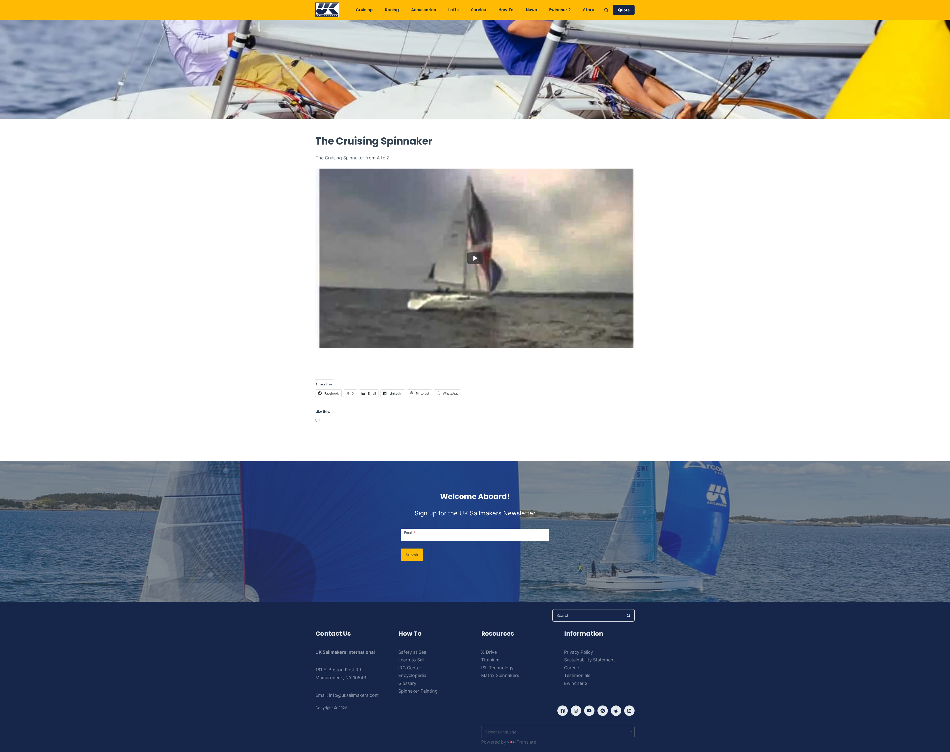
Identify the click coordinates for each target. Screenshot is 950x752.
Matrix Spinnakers (500, 675)
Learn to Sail (411, 659)
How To (506, 10)
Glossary (407, 683)
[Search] (606, 10)
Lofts (453, 10)
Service (478, 10)
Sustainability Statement (589, 659)
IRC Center (409, 667)
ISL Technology (497, 667)
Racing (392, 10)
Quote (624, 9)
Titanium (490, 659)
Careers (572, 667)
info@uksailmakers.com (354, 695)
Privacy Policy (578, 652)
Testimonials (577, 675)
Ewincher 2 (560, 10)
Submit (412, 554)
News (531, 10)
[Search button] (628, 615)
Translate (526, 742)
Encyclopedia (412, 675)
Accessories (423, 10)
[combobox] (587, 615)
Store (588, 10)
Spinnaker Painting (418, 691)
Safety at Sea (412, 652)
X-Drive (489, 652)
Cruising (364, 10)
